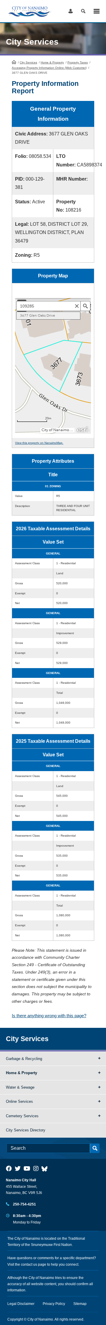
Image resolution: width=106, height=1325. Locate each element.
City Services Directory (25, 1130)
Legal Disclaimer (20, 1304)
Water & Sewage (20, 1087)
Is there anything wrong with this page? (49, 1015)
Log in (70, 11)
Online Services (19, 1101)
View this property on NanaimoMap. (39, 442)
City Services (28, 62)
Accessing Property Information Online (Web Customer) (49, 67)
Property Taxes (77, 62)
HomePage (14, 62)
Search (83, 11)
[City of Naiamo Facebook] (9, 1169)
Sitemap (80, 1304)
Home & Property (52, 62)
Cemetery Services (22, 1116)
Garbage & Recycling (24, 1058)
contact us (29, 1264)
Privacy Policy (54, 1304)
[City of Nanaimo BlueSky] (46, 1169)
